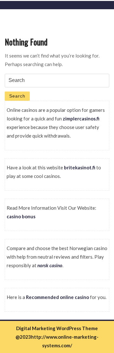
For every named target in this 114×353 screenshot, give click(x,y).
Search (17, 95)
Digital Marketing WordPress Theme (57, 328)
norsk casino (49, 265)
